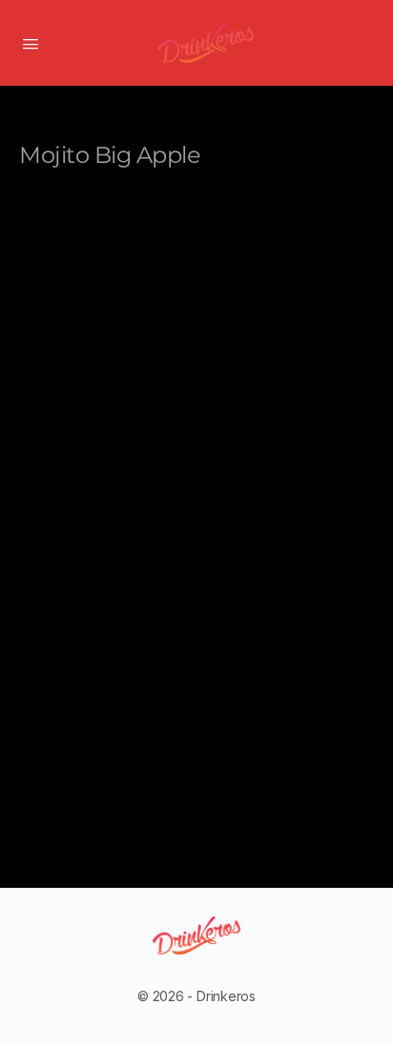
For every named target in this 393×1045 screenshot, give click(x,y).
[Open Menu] (30, 42)
